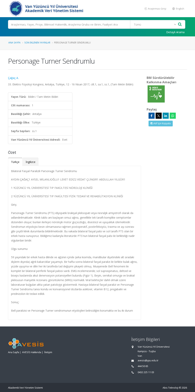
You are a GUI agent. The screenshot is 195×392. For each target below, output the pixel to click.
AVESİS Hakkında (31, 352)
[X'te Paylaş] (159, 116)
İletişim (48, 352)
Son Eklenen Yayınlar (37, 42)
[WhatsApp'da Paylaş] (173, 116)
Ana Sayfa (14, 42)
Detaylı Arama (175, 32)
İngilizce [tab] (30, 162)
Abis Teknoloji (170, 387)
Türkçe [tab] (15, 162)
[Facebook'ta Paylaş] (152, 116)
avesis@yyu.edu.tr (148, 360)
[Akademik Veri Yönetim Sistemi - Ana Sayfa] (16, 8)
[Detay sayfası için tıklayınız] (156, 93)
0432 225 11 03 (146, 372)
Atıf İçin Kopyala (162, 123)
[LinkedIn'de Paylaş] (166, 116)
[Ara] (180, 24)
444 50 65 (143, 366)
